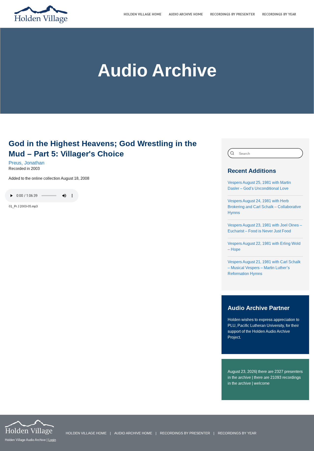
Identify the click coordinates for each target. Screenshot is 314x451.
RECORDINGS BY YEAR (237, 433)
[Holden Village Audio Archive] (29, 431)
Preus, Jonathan (26, 163)
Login (52, 440)
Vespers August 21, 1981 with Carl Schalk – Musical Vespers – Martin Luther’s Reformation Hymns (264, 268)
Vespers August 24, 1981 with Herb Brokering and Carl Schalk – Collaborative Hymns (264, 207)
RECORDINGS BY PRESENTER (185, 433)
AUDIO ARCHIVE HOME (133, 433)
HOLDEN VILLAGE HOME (86, 433)
